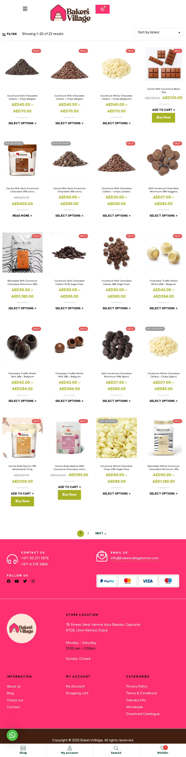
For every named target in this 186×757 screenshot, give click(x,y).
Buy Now (164, 117)
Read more (20, 216)
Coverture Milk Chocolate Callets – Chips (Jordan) (117, 190)
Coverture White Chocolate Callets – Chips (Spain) (164, 375)
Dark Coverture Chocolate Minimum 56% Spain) (116, 375)
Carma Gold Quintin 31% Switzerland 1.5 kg (22, 467)
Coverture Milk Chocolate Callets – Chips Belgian (69, 97)
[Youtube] (17, 581)
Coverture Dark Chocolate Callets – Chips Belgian (22, 97)
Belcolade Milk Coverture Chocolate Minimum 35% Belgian (22, 283)
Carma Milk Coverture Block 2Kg (163, 90)
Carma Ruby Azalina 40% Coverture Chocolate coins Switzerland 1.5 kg (69, 468)
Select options (21, 123)
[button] (25, 9)
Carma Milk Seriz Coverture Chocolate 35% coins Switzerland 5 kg (22, 190)
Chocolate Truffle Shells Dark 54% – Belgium (22, 375)
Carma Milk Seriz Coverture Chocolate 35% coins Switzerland (69, 190)
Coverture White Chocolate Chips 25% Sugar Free (116, 467)
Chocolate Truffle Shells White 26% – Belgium (164, 282)
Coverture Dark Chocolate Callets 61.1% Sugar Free (69, 282)
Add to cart (162, 110)
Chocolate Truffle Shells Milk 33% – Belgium (69, 375)
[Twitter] (25, 581)
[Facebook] (8, 581)
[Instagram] (33, 581)
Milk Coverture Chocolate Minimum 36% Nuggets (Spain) (164, 190)
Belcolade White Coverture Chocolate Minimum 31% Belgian (163, 468)
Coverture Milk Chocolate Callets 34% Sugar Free (117, 282)
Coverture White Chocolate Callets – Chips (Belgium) (116, 97)
